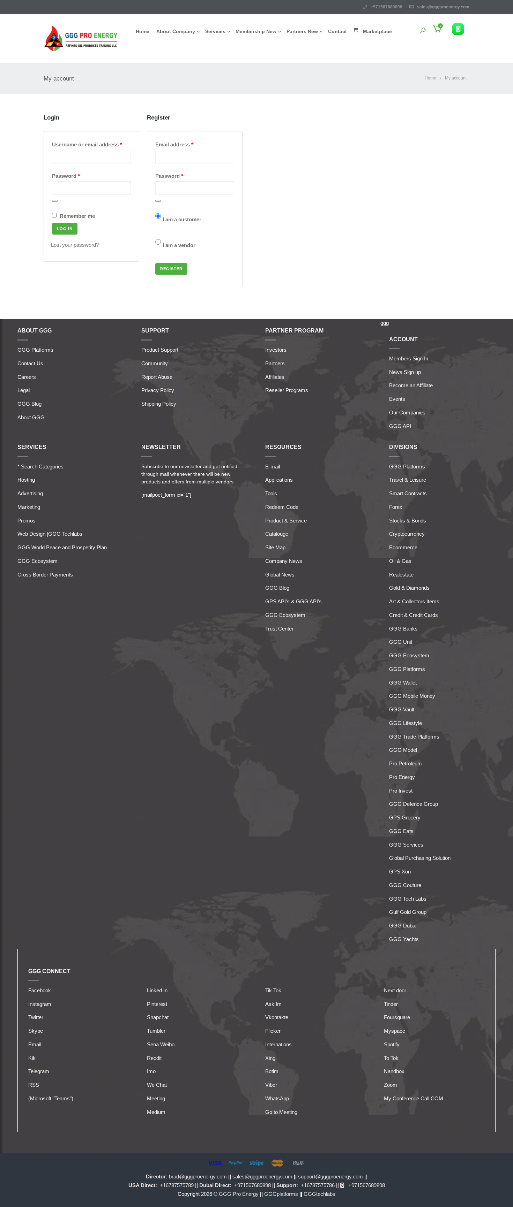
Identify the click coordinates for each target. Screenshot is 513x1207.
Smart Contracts (408, 493)
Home (142, 31)
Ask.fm (273, 1004)
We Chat (157, 1085)
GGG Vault (401, 709)
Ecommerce (403, 547)
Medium (156, 1112)
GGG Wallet (403, 683)
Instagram (39, 1004)
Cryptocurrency (407, 534)
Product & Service (286, 521)
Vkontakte (276, 1017)
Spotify (392, 1044)
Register (171, 269)
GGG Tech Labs (407, 899)
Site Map (275, 547)
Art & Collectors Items (414, 601)
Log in (65, 229)
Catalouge (276, 534)
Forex (395, 507)
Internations (278, 1044)
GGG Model (403, 750)
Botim (271, 1071)
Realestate (401, 575)
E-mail (272, 466)
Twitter (35, 1017)
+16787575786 (317, 1185)
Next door (395, 990)
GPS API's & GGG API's (293, 601)
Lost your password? (75, 245)
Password (77, 176)
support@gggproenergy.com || (332, 1176)
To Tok (391, 1058)
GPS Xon (400, 871)
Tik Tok (273, 990)
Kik (32, 1058)
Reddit (154, 1058)
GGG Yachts (404, 939)
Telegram (38, 1071)
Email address (185, 144)
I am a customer (182, 219)
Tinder (391, 1004)
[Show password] (55, 201)
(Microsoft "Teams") (50, 1098)
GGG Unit (400, 642)
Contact (337, 31)
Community (154, 363)
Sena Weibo (160, 1044)
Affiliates (274, 377)
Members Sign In (408, 358)
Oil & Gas (400, 561)
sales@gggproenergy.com (443, 7)
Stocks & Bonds (407, 521)
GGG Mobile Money (412, 696)
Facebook (39, 990)
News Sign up (405, 372)
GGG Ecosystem (37, 561)
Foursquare (397, 1017)
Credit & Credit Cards (413, 615)
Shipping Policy (158, 404)
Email (34, 1044)
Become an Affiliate (411, 385)
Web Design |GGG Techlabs (49, 534)
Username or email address (91, 144)
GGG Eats (401, 831)
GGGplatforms (281, 1194)
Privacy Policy (157, 390)
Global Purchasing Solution (420, 858)
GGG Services (406, 845)
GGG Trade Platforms (414, 737)
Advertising (30, 493)
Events (397, 399)
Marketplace (377, 31)
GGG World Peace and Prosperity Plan (62, 547)
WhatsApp (277, 1098)
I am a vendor (179, 245)
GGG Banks (403, 629)
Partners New (302, 31)
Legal (23, 390)
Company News (283, 561)
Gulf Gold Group (407, 912)
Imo (151, 1071)
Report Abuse (156, 377)
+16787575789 (176, 1185)
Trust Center (279, 629)
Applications (279, 480)
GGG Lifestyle (405, 723)
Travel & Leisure (407, 480)
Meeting (156, 1098)
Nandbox (394, 1071)
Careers (26, 377)
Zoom (390, 1085)
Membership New (256, 31)
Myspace (394, 1031)
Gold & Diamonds (409, 588)
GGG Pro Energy (239, 1194)
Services (215, 31)
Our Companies (407, 412)
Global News (280, 575)
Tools (271, 493)
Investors (276, 350)
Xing (270, 1058)
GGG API (400, 426)
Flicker (273, 1031)
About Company (175, 31)
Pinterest (157, 1004)
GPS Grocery (405, 817)
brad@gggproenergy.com (198, 1176)
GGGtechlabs (319, 1194)
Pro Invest (400, 791)
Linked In (157, 990)
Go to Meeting (281, 1112)
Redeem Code (281, 507)
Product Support (159, 350)
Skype (35, 1031)
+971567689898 (252, 1185)
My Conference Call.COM (413, 1098)
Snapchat (158, 1017)
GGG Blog (29, 404)
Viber (271, 1085)
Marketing (28, 507)
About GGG (31, 417)
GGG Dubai (402, 926)
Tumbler (156, 1031)
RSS (33, 1085)
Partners (275, 363)
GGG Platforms (35, 350)
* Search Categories (40, 466)
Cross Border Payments (45, 575)
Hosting (26, 480)
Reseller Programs (286, 390)
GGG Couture (405, 885)
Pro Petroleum (405, 763)
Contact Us (30, 363)
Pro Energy (402, 777)
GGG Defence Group (413, 804)
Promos (26, 521)
